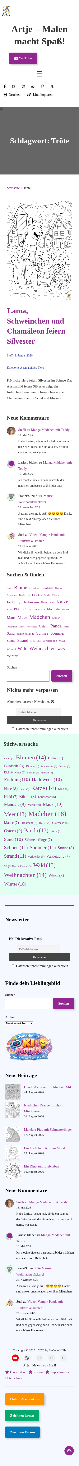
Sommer (57, 633)
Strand (22, 640)
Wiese (62, 649)
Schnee (42, 633)
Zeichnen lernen (22, 1415)
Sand (11, 633)
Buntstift (47, 588)
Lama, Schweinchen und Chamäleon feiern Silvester (36, 325)
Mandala (53, 609)
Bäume (59, 588)
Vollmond (11, 649)
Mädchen (39, 617)
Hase (44, 602)
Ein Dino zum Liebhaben (41, 1166)
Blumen (22, 587)
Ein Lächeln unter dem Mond (44, 1148)
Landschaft (39, 609)
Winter (12, 656)
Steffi (10, 355)
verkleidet (35, 640)
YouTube (25, 58)
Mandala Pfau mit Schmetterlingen (48, 1129)
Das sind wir (19, 1372)
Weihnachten (42, 648)
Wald (22, 648)
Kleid (17, 609)
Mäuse (56, 617)
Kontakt (38, 1372)
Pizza (66, 626)
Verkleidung (50, 640)
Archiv (10, 1017)
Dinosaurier (12, 595)
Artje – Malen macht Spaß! (39, 1365)
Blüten (36, 588)
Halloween (30, 602)
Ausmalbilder (28, 367)
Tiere (41, 367)
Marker (65, 609)
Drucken (15, 94)
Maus (11, 617)
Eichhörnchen (34, 595)
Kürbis (27, 609)
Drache (22, 595)
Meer (22, 617)
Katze (62, 602)
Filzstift (55, 595)
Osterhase (32, 626)
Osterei (22, 627)
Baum (9, 588)
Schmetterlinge (25, 633)
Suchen (12, 667)
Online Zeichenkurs (25, 1399)
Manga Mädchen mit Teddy (50, 430)
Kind (9, 609)
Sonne (11, 640)
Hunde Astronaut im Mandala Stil (47, 1087)
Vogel (62, 640)
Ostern (44, 626)
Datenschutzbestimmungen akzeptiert (41, 729)
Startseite (13, 188)
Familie (47, 595)
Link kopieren (43, 94)
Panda (56, 625)
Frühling (13, 602)
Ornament (12, 626)
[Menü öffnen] (39, 73)
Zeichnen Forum (22, 1432)
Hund (51, 603)
